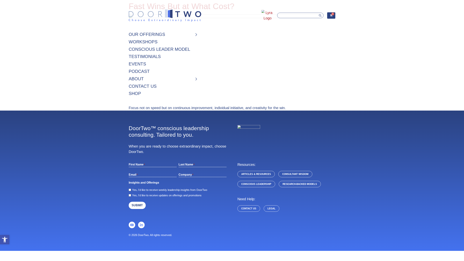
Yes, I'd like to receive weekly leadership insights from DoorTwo (169, 189)
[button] (4, 239)
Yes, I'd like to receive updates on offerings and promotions (167, 195)
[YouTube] (132, 225)
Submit (137, 205)
